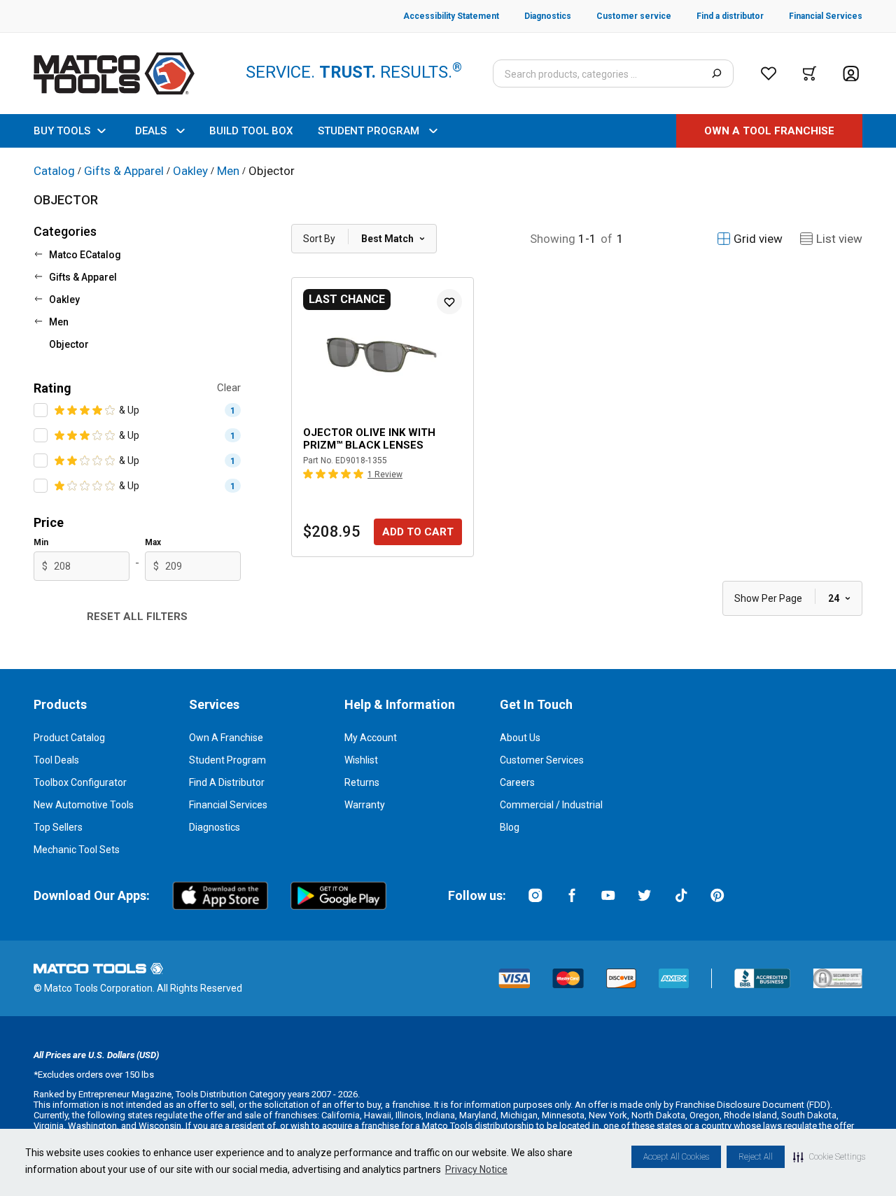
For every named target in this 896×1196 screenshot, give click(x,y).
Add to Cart (418, 532)
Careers (517, 782)
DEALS (151, 131)
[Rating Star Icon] (60, 410)
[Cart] (809, 73)
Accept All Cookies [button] (676, 1157)
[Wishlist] (768, 73)
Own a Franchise (226, 737)
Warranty (364, 804)
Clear (229, 387)
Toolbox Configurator (80, 782)
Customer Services (542, 760)
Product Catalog (69, 737)
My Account (370, 737)
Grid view (758, 239)
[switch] (41, 410)
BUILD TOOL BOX (251, 131)
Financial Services (228, 804)
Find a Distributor (227, 782)
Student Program (227, 760)
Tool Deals (56, 760)
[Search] (716, 73)
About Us (520, 737)
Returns (361, 782)
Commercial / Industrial (551, 804)
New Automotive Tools (84, 804)
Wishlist (361, 760)
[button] (829, 1157)
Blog (509, 827)
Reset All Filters (137, 616)
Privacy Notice (476, 1169)
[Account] (851, 74)
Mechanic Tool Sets (77, 849)
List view (839, 239)
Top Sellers (58, 827)
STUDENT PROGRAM (368, 131)
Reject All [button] (755, 1157)
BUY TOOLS (62, 131)
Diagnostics (214, 827)
